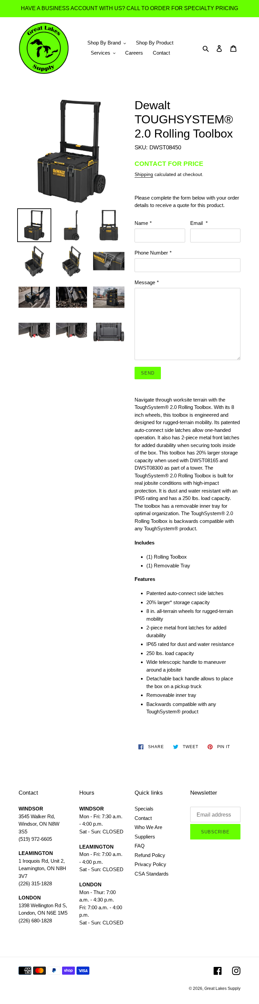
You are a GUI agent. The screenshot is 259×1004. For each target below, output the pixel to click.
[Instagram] (236, 971)
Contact (143, 818)
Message (147, 282)
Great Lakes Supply (222, 988)
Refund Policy (150, 855)
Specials (144, 808)
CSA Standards (152, 874)
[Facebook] (217, 971)
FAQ (140, 846)
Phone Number (153, 253)
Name (143, 223)
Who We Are (148, 827)
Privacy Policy (150, 864)
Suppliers (145, 836)
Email (199, 223)
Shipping (144, 174)
